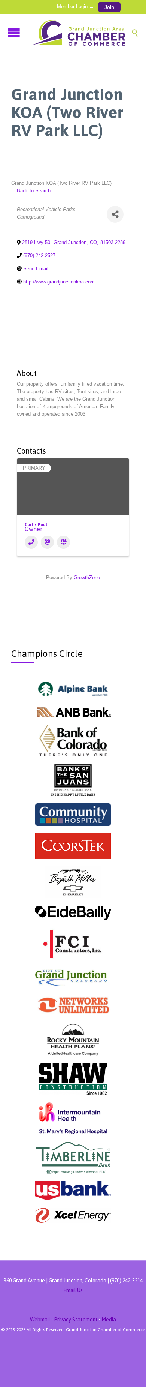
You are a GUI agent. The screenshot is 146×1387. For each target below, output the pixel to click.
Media (108, 1320)
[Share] (115, 214)
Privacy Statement (76, 1320)
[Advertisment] (73, 689)
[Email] (47, 542)
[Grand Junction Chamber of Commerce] (80, 32)
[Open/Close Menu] (15, 32)
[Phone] (31, 542)
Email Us (73, 1290)
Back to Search (34, 190)
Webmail (40, 1320)
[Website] (63, 542)
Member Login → (75, 6)
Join (109, 7)
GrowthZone (87, 577)
